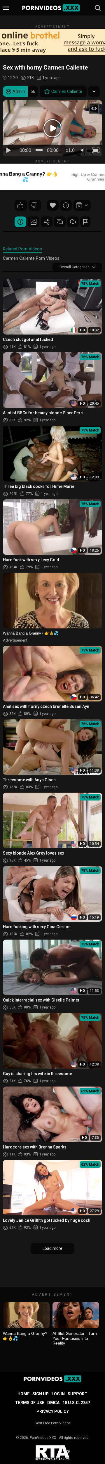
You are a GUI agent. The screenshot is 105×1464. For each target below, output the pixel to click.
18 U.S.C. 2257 (76, 1402)
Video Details (20, 221)
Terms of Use (29, 1402)
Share (46, 221)
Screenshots (33, 221)
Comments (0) (60, 221)
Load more (52, 1248)
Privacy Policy (52, 1411)
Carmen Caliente (66, 91)
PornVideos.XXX (43, 1438)
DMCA (53, 1402)
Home (23, 1394)
